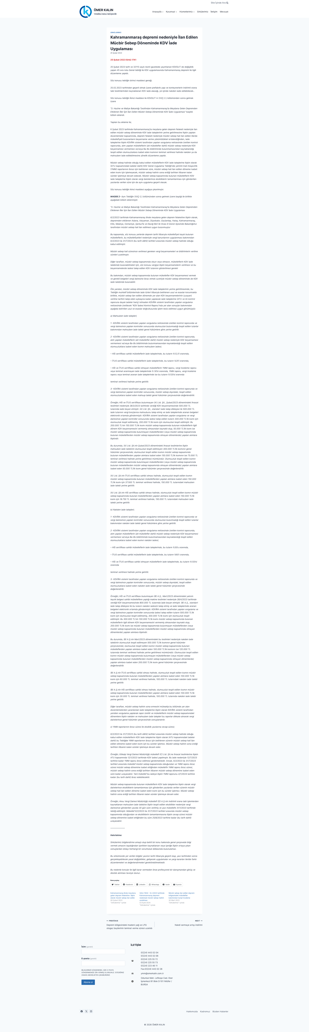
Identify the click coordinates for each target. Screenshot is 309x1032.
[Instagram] (91, 1011)
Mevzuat (224, 11)
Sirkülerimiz (202, 11)
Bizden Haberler (220, 1011)
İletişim (214, 11)
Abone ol (88, 982)
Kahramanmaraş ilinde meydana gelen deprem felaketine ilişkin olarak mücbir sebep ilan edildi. (123, 895)
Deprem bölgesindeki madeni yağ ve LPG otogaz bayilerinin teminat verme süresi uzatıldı (129, 924)
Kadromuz (205, 1011)
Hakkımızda (192, 1011)
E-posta (88, 958)
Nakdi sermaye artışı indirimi (188, 923)
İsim (87, 946)
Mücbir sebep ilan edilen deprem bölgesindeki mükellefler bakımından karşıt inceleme (181, 895)
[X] (86, 1011)
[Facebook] (82, 1011)
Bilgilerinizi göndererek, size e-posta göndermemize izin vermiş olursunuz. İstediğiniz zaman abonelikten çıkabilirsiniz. (102, 972)
